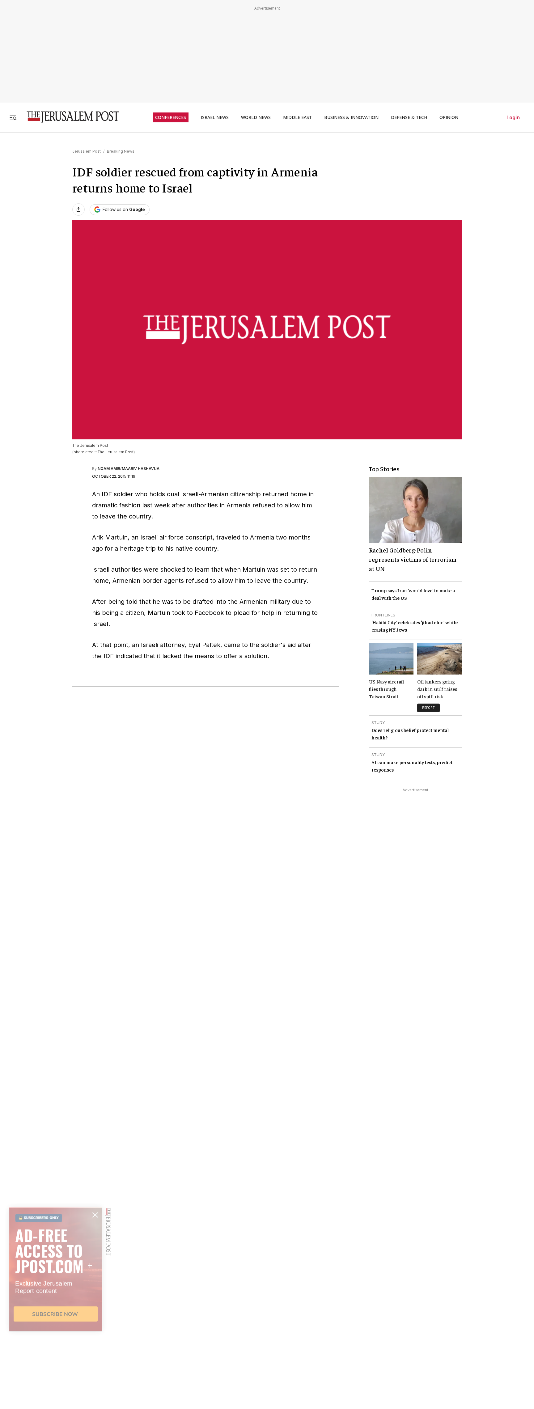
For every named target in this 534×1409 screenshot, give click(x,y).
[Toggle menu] (13, 117)
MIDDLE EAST (297, 117)
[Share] (78, 209)
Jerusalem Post (86, 151)
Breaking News (120, 151)
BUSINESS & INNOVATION (351, 117)
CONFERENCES (170, 117)
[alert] (55, 1338)
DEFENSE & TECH (409, 117)
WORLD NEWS (256, 117)
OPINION (448, 117)
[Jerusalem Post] (69, 117)
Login (513, 117)
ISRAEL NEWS (215, 117)
